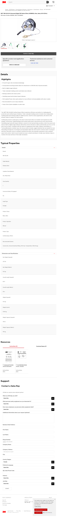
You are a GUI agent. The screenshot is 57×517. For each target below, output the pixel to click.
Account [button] (50, 5)
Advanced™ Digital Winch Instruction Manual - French (8, 365)
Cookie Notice (38, 506)
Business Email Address (9, 424)
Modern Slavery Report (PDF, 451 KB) (29, 502)
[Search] (47, 2)
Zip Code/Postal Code (8, 470)
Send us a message (14, 64)
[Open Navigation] (53, 2)
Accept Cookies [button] (38, 512)
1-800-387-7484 (34, 63)
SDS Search (27, 500)
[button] (47, 512)
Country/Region (7, 459)
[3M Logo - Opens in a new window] (4, 2)
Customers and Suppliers (6, 503)
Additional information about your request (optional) (16, 412)
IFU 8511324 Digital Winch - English (21, 365)
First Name (5, 429)
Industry (5, 475)
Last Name (5, 434)
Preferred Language (8, 465)
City (4, 454)
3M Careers (4, 501)
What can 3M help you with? (10, 395)
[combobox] (4, 442)
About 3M (4, 500)
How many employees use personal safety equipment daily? (18, 407)
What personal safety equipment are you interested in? (17, 401)
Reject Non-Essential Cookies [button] (41, 509)
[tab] (13, 346)
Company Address (7, 449)
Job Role (5, 481)
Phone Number (6, 439)
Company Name (7, 444)
